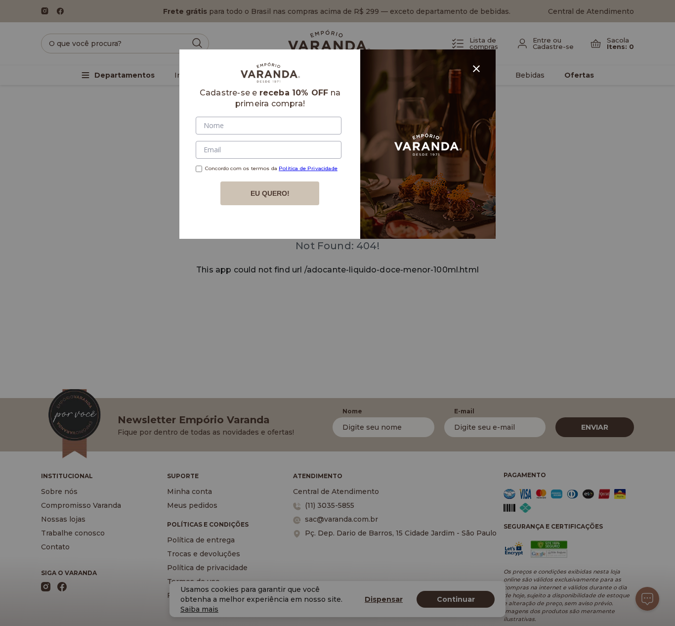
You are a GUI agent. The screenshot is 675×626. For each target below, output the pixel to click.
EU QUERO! (270, 193)
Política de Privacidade (308, 168)
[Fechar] (476, 68)
